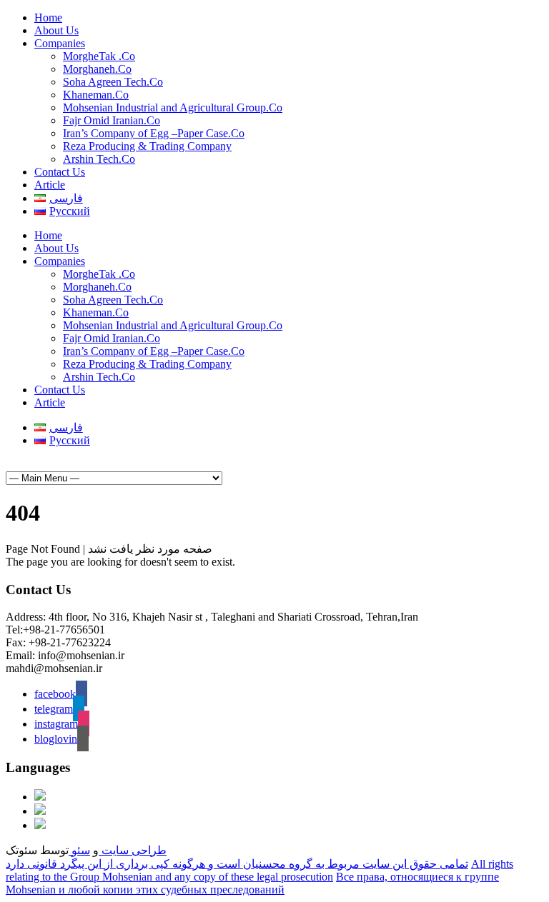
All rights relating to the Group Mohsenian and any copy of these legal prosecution (259, 870)
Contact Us (59, 172)
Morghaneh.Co (97, 69)
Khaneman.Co (96, 95)
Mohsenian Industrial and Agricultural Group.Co (172, 107)
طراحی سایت (133, 850)
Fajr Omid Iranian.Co (111, 120)
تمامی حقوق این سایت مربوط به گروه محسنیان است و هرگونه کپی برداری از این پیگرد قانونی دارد (237, 864)
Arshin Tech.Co (99, 159)
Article (49, 185)
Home (48, 17)
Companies (59, 43)
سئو (79, 850)
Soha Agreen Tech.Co (113, 82)
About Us (56, 30)
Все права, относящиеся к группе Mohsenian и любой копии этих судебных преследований (252, 883)
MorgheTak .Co (99, 56)
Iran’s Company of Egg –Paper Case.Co (153, 133)
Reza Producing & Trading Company (147, 146)
